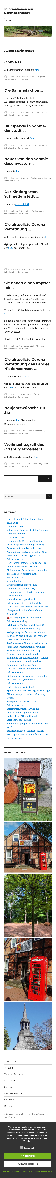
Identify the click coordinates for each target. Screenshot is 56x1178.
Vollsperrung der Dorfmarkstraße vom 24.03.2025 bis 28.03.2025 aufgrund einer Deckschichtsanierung (28, 636)
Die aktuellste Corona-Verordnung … (25, 226)
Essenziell (29, 1148)
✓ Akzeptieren (28, 1156)
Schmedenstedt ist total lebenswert (25, 730)
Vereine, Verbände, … (15, 1074)
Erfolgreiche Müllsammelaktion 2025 (26, 625)
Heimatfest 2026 (15, 526)
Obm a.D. (13, 62)
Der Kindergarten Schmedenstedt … (21, 193)
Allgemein (42, 77)
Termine (8, 1068)
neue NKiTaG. (22, 204)
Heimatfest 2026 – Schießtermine (24, 541)
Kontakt (8, 1106)
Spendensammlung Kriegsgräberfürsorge (28, 690)
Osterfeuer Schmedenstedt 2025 (23, 628)
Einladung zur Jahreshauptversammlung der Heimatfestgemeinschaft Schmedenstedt (28, 574)
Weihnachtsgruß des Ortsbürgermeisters (24, 446)
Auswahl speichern (28, 1164)
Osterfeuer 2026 (15, 537)
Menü (8, 20)
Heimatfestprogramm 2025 (21, 588)
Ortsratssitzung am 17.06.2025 (23, 584)
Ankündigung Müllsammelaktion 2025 (27, 643)
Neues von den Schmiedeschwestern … (26, 161)
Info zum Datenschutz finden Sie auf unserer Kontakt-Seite (27, 1172)
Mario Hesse (13, 77)
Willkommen (11, 1061)
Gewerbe (9, 1100)
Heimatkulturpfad (13, 1093)
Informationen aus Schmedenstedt (18, 11)
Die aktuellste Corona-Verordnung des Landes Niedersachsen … (27, 364)
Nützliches (9, 1080)
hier (37, 70)
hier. (47, 237)
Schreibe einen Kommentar (16, 79)
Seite (10, 248)
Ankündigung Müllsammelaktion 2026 (27, 552)
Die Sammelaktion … (23, 90)
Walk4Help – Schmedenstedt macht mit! (28, 606)
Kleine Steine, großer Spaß (20, 687)
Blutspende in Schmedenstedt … (25, 128)
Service (8, 1087)
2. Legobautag (14, 581)
